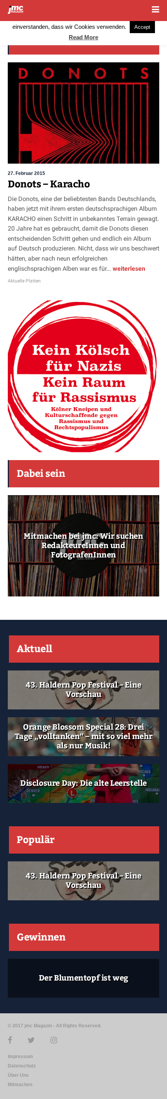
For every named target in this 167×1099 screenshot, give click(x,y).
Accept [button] (142, 27)
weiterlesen (128, 268)
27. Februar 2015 (26, 173)
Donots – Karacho (49, 184)
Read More (83, 37)
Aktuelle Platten (24, 281)
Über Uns (18, 1075)
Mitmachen (20, 1084)
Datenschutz (22, 1066)
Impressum (20, 1056)
